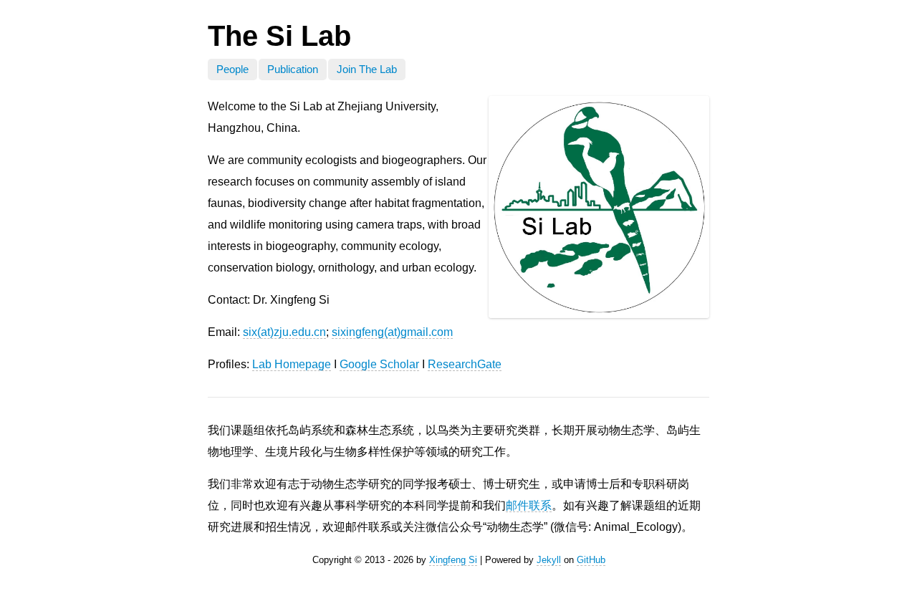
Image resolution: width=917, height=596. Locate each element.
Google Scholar (379, 364)
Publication (292, 69)
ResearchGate (464, 364)
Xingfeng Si (453, 559)
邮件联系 (529, 505)
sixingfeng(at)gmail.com (392, 332)
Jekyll (549, 559)
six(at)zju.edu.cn (284, 332)
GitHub (591, 559)
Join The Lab (367, 69)
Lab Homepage (291, 364)
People (232, 69)
